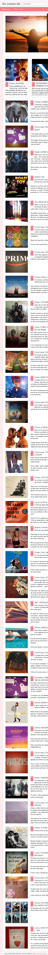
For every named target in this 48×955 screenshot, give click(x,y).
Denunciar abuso (41, 953)
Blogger (34, 953)
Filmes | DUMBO (41, 102)
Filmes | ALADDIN (16, 83)
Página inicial (18, 9)
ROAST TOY (39, 177)
